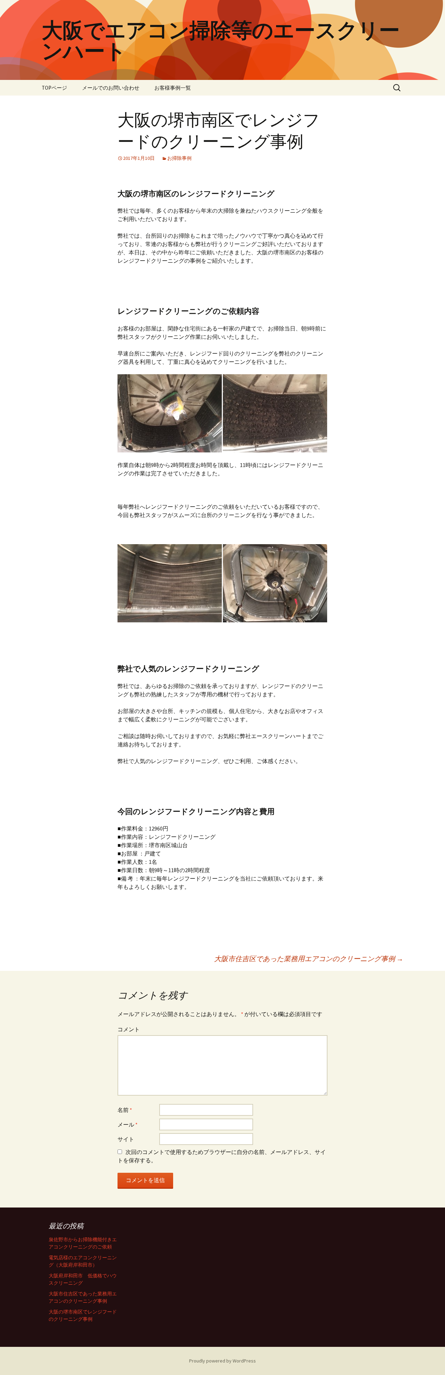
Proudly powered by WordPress (222, 1361)
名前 (125, 1109)
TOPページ (54, 87)
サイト (126, 1139)
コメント (129, 1029)
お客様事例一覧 (172, 87)
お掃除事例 (179, 158)
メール (128, 1124)
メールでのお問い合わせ (110, 87)
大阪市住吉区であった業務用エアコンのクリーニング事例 (308, 958)
